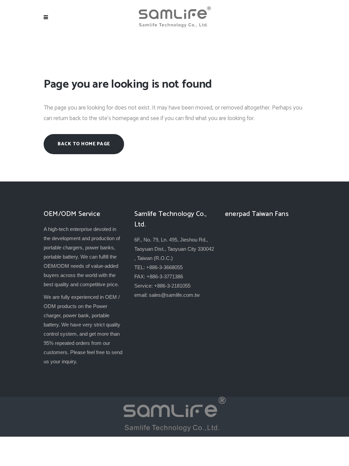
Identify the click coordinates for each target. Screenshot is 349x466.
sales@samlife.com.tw (174, 295)
